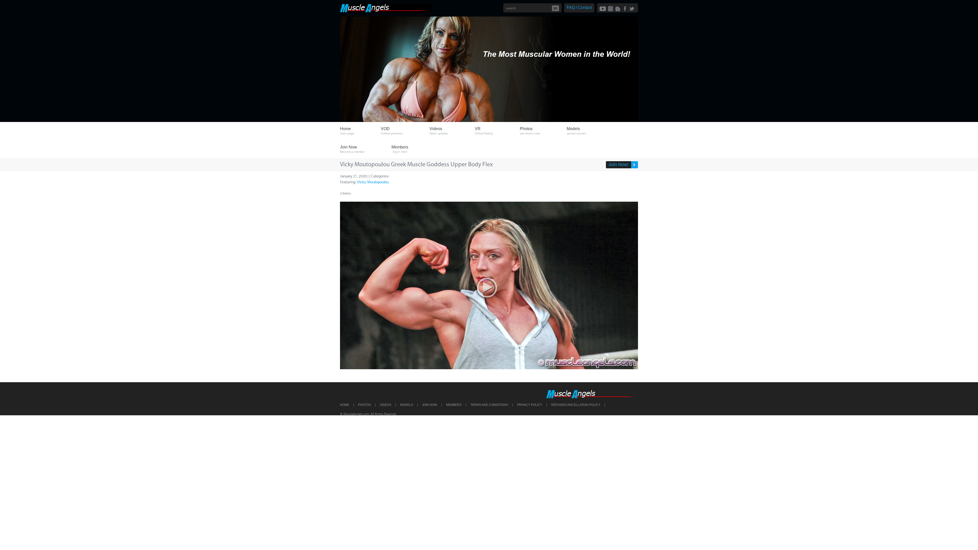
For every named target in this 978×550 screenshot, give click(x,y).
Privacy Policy (529, 405)
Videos (385, 405)
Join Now (429, 405)
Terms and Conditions (489, 405)
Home (344, 405)
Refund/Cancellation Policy (575, 405)
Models (406, 405)
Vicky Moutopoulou (373, 182)
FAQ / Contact (579, 7)
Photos (364, 405)
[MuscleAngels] (386, 11)
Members (453, 405)
